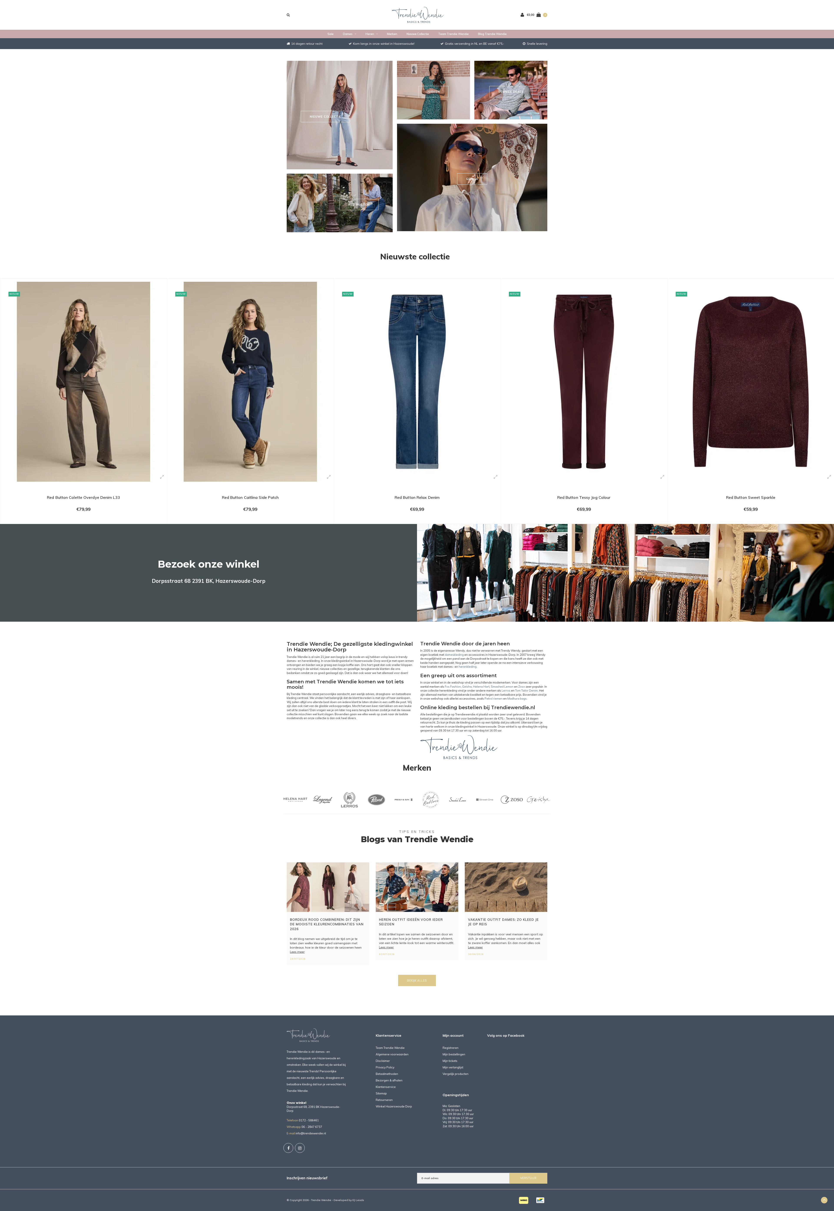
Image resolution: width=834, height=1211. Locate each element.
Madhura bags (517, 698)
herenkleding (468, 666)
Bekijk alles (417, 980)
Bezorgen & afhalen (389, 1080)
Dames (347, 34)
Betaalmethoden (387, 1074)
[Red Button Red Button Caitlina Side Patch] (83, 381)
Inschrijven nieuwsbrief (307, 1178)
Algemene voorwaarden (392, 1054)
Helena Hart (481, 686)
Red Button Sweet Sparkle (584, 497)
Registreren (450, 1048)
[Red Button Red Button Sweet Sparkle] (584, 381)
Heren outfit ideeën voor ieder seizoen (411, 922)
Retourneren (384, 1100)
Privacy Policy (385, 1067)
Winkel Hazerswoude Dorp (394, 1106)
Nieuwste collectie (415, 256)
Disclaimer (383, 1061)
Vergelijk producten (455, 1074)
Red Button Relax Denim (250, 497)
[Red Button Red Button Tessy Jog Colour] (417, 381)
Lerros (506, 690)
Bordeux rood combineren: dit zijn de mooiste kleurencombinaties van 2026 (327, 924)
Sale (331, 34)
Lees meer (297, 952)
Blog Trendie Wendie (492, 34)
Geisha (467, 686)
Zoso (521, 686)
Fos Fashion (453, 686)
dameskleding (454, 654)
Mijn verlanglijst (453, 1067)
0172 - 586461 (309, 1120)
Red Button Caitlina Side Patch (83, 497)
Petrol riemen (494, 698)
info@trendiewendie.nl (311, 1133)
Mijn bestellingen (454, 1054)
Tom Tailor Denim (526, 690)
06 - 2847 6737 (311, 1127)
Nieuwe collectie (418, 34)
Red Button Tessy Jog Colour (417, 497)
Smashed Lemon (502, 686)
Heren (370, 34)
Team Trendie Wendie (453, 34)
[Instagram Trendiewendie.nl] (300, 1148)
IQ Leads (358, 1200)
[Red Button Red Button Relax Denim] (250, 381)
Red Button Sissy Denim (750, 497)
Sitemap (381, 1093)
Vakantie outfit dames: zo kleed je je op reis (503, 922)
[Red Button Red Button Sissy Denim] (750, 381)
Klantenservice (386, 1087)
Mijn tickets (450, 1061)
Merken (392, 34)
